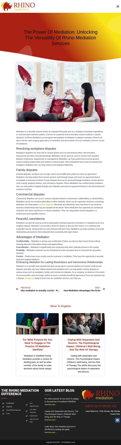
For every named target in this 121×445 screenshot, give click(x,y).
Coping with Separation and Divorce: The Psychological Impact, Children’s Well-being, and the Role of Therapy (61, 414)
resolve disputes (46, 205)
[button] (118, 6)
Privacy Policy (115, 414)
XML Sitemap (115, 411)
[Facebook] (117, 420)
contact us (29, 278)
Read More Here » (50, 404)
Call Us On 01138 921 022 (101, 406)
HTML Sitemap (104, 411)
